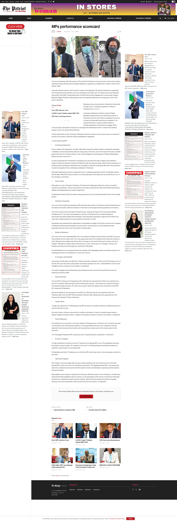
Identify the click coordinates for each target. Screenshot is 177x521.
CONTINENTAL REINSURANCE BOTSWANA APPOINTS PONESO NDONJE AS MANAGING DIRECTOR (150, 217)
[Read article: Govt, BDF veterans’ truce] (62, 430)
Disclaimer (88, 489)
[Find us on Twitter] (51, 1)
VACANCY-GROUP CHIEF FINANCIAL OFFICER (24, 251)
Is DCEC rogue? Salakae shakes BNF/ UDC (65, 113)
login (57, 475)
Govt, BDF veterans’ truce (25, 114)
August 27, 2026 (104, 442)
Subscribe (87, 396)
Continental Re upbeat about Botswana (26, 159)
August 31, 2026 (56, 442)
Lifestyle (17, 1)
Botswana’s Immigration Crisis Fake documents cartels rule (86, 466)
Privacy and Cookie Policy (117, 519)
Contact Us (96, 489)
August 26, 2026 (80, 469)
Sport (21, 1)
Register (149, 1)
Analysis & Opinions (29, 1)
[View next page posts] (68, 120)
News (7, 1)
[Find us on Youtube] (53, 1)
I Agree (130, 519)
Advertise (80, 489)
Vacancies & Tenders (40, 1)
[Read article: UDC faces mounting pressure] (110, 430)
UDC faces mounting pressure (61, 116)
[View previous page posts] (64, 120)
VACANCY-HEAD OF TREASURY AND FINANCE (24, 208)
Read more (20, 244)
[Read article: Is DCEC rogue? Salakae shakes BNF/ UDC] (86, 430)
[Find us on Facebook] (48, 1)
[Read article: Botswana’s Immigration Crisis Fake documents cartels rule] (86, 455)
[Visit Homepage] (14, 9)
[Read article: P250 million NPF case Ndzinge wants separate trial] (62, 455)
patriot (59, 31)
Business (11, 1)
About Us (72, 489)
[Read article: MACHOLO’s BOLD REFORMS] (110, 455)
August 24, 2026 (104, 467)
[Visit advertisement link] (103, 9)
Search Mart (55, 494)
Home (2, 1)
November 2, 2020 (69, 31)
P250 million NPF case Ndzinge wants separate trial (62, 466)
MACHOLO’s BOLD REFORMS (110, 465)
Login (143, 1)
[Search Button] (160, 18)
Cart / (170, 18)
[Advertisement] (15, 75)
